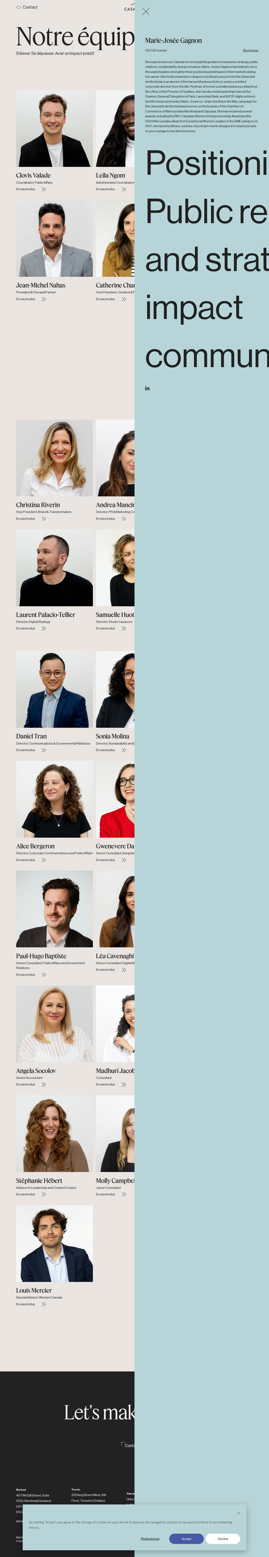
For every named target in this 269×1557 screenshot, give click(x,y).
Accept (186, 1539)
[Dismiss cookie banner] (238, 1513)
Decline (223, 1539)
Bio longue (250, 50)
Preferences (150, 1539)
